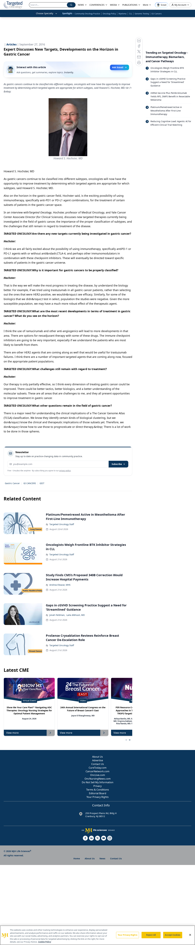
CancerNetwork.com (97, 771)
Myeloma (122, 13)
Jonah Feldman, (57, 615)
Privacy (97, 786)
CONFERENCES (97, 4)
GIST (42, 483)
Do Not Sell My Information (97, 782)
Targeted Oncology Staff (61, 524)
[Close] (190, 935)
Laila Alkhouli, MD (75, 615)
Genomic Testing (142, 13)
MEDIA (113, 4)
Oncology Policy (109, 13)
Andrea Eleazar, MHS (60, 584)
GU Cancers (156, 13)
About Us (97, 756)
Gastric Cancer (12, 483)
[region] (97, 935)
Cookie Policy (44, 941)
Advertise (97, 760)
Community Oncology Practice (87, 13)
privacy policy (65, 470)
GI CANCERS (29, 483)
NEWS (81, 4)
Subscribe (117, 464)
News (102, 858)
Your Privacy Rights (98, 797)
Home (76, 858)
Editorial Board (97, 793)
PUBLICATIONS (129, 4)
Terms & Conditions (97, 789)
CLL (130, 13)
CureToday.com (97, 767)
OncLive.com (97, 775)
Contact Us (97, 764)
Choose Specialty (44, 13)
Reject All (151, 935)
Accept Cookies (172, 935)
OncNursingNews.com (98, 778)
